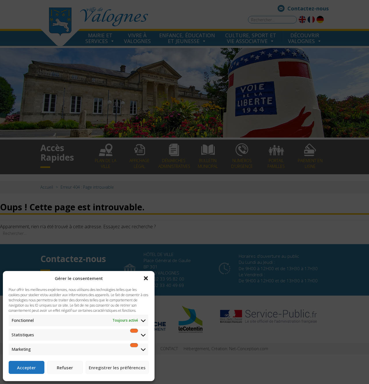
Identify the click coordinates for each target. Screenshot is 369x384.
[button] (146, 278)
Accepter (26, 367)
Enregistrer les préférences (117, 367)
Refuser (65, 367)
